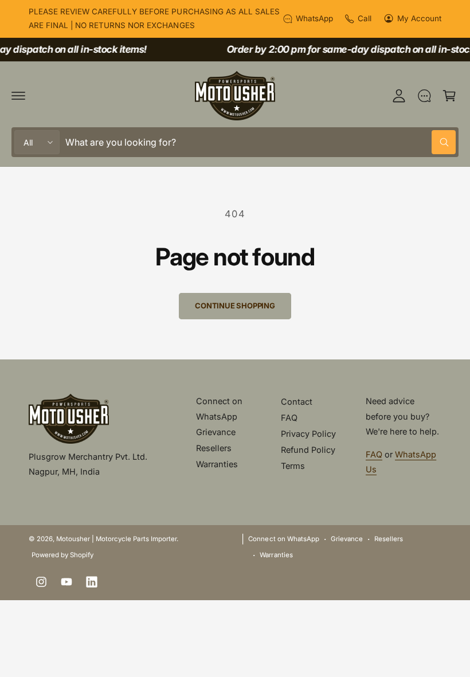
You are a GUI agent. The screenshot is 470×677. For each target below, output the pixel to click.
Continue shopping (235, 305)
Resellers (214, 448)
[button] (18, 95)
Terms (293, 466)
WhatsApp (314, 18)
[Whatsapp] (424, 95)
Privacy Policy (308, 434)
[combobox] (260, 142)
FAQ (289, 417)
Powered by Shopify (62, 555)
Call (364, 18)
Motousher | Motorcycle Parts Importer (116, 539)
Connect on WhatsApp (219, 408)
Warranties (217, 464)
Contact (296, 401)
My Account (419, 18)
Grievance (216, 432)
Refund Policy (308, 450)
